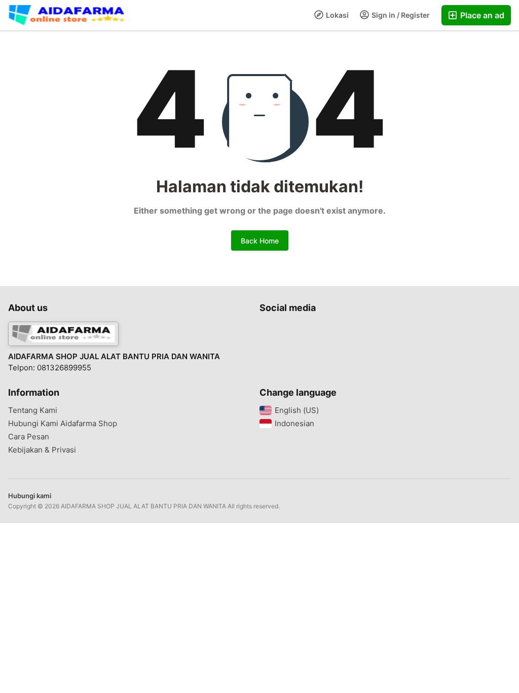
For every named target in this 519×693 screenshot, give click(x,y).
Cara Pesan (28, 436)
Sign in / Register (400, 15)
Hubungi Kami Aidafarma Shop (62, 423)
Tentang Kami (32, 410)
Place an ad (481, 15)
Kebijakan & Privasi (42, 450)
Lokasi (336, 15)
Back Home (260, 240)
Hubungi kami (29, 496)
